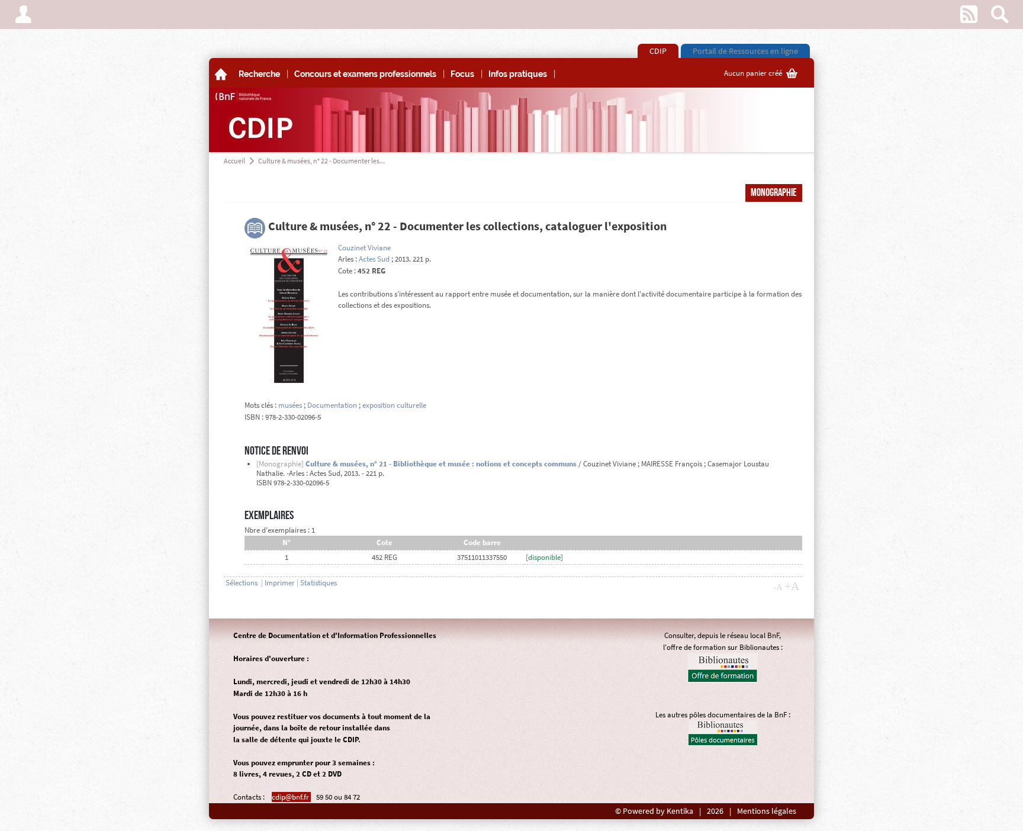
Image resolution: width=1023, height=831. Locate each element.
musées (290, 405)
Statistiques (318, 583)
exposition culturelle (394, 405)
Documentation (332, 405)
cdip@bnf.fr (291, 797)
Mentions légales (766, 811)
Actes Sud (374, 259)
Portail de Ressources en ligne (745, 51)
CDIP (658, 51)
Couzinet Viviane (364, 248)
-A (778, 587)
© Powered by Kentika (654, 811)
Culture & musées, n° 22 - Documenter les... (321, 160)
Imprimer (280, 583)
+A (791, 585)
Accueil (234, 160)
